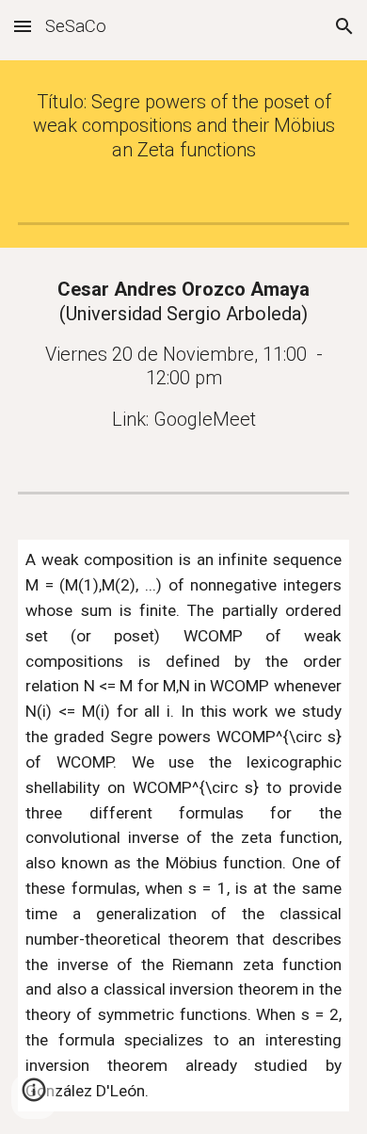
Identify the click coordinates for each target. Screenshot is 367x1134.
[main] (183, 126)
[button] (22, 26)
